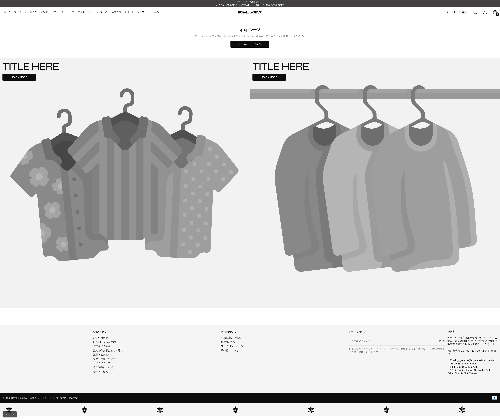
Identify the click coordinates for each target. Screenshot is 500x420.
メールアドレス (360, 340)
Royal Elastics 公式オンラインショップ (32, 398)
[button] (475, 12)
